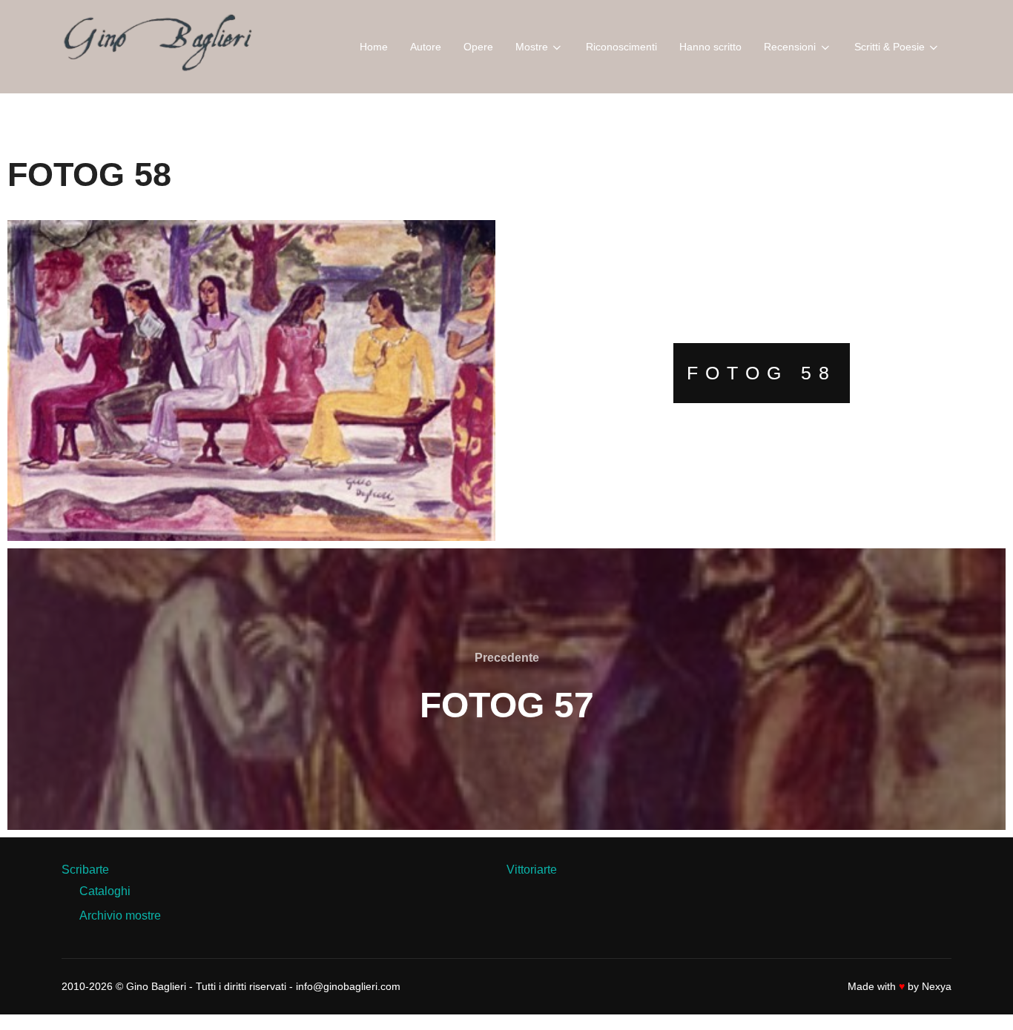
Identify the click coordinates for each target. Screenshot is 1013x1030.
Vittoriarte (531, 869)
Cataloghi (105, 891)
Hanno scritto (710, 47)
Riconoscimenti (621, 47)
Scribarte (85, 869)
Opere (478, 47)
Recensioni (790, 47)
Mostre (531, 47)
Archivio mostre (120, 915)
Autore (425, 47)
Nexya (936, 986)
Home (374, 47)
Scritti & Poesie (889, 47)
